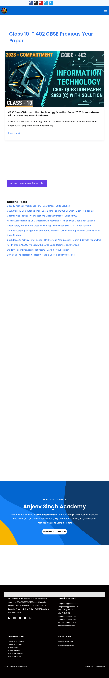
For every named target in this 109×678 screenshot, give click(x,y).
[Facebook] (9, 618)
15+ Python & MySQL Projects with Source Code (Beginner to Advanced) (43, 245)
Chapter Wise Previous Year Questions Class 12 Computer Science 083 (42, 216)
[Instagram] (14, 618)
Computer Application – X (68, 607)
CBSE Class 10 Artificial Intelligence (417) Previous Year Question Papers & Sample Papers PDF (54, 240)
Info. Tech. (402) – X (65, 613)
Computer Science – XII (67, 619)
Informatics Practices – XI (68, 622)
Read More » (14, 132)
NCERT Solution (14, 650)
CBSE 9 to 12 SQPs (15, 645)
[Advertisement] (54, 289)
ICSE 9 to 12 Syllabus (15, 653)
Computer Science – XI (67, 616)
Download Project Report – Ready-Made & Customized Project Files (41, 255)
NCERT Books (13, 647)
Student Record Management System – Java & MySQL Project (38, 250)
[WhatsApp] (30, 618)
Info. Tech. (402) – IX (65, 610)
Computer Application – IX (68, 603)
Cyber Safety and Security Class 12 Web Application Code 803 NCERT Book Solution (49, 225)
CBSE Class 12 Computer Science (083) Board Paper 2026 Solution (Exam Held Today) (50, 211)
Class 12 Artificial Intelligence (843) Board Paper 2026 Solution (38, 206)
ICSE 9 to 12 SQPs (14, 656)
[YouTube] (25, 618)
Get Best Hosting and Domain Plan (27, 183)
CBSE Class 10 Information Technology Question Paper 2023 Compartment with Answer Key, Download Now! (54, 114)
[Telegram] (20, 618)
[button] (105, 10)
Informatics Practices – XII (68, 626)
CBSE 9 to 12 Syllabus (16, 642)
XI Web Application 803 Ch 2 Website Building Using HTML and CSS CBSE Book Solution (51, 220)
